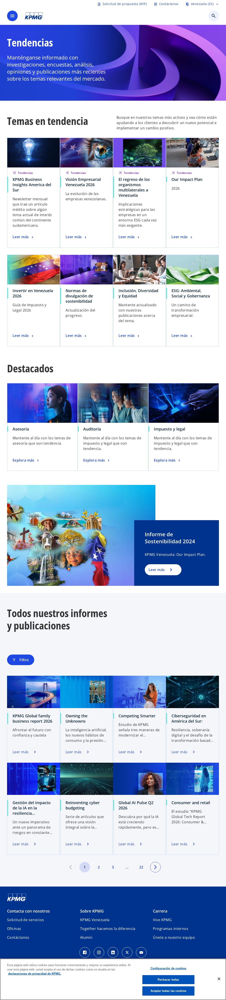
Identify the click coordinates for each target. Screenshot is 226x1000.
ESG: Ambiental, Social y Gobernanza (190, 293)
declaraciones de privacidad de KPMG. (34, 973)
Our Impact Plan (186, 179)
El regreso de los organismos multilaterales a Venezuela (134, 187)
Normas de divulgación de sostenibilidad (79, 296)
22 (141, 867)
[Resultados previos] (70, 867)
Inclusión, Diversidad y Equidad (138, 293)
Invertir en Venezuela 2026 (33, 293)
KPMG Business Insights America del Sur (32, 185)
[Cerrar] (219, 979)
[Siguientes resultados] (155, 867)
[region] (113, 979)
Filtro (20, 659)
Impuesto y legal (169, 429)
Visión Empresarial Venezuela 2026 (83, 182)
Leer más (157, 569)
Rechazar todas (168, 979)
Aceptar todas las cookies (168, 991)
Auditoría (92, 429)
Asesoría (21, 429)
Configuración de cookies (168, 968)
